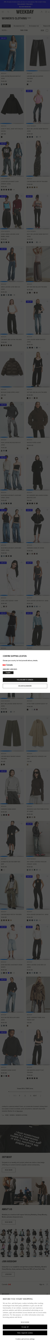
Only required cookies (25, 1333)
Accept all (24, 1327)
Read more (25, 1322)
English (8, 672)
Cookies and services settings (25, 1339)
